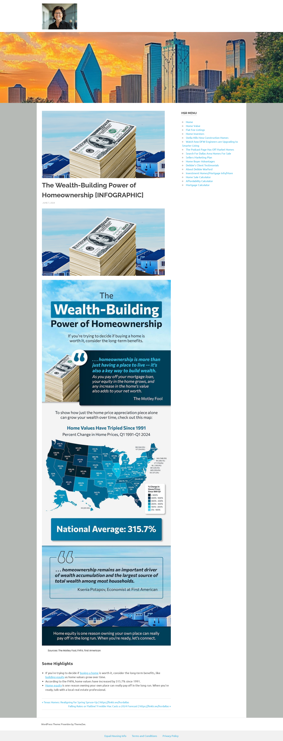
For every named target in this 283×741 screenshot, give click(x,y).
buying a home (89, 673)
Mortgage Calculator (198, 184)
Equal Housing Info (115, 735)
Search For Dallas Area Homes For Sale (208, 153)
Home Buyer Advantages (200, 161)
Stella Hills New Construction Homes (207, 137)
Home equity (53, 685)
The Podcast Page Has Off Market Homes (210, 149)
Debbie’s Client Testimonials (202, 165)
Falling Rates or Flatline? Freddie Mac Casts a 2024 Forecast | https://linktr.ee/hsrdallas (118, 706)
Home (189, 121)
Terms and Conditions (144, 735)
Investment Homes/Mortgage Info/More (209, 173)
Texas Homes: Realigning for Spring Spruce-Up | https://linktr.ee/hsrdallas (86, 702)
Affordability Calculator (199, 181)
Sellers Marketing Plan (199, 157)
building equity (54, 677)
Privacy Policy (171, 735)
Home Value (193, 125)
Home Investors (195, 133)
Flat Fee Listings (195, 129)
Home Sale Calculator (198, 177)
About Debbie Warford (199, 169)
